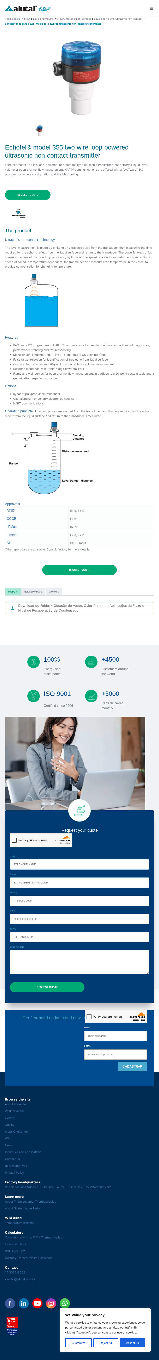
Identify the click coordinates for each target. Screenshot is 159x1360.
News (9, 1145)
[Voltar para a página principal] (28, 8)
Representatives (16, 1165)
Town (13, 929)
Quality (9, 1124)
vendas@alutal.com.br (20, 1279)
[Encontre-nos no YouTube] (37, 1303)
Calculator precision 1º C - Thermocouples (33, 1237)
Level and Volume (43, 18)
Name (12, 856)
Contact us (12, 1159)
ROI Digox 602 (15, 1251)
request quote (27, 194)
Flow (27, 18)
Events (9, 1118)
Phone (13, 892)
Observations (17, 947)
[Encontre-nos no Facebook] (10, 1303)
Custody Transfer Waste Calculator (28, 1258)
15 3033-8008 (15, 1272)
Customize (79, 1342)
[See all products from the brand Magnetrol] (19, 213)
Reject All (106, 1342)
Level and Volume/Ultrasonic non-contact (118, 18)
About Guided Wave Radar (23, 1208)
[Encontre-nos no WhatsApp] (65, 1303)
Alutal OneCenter (16, 1131)
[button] (151, 8)
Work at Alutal (14, 1111)
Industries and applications (23, 1152)
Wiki (8, 1138)
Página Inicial (12, 18)
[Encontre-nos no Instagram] (51, 1303)
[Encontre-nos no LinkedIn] (24, 1303)
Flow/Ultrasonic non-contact (74, 18)
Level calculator (15, 1244)
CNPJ (12, 911)
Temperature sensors (19, 1223)
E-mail (13, 874)
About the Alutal (15, 1104)
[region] (105, 1330)
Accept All (132, 1342)
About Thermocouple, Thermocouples (30, 1201)
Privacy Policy (14, 1172)
